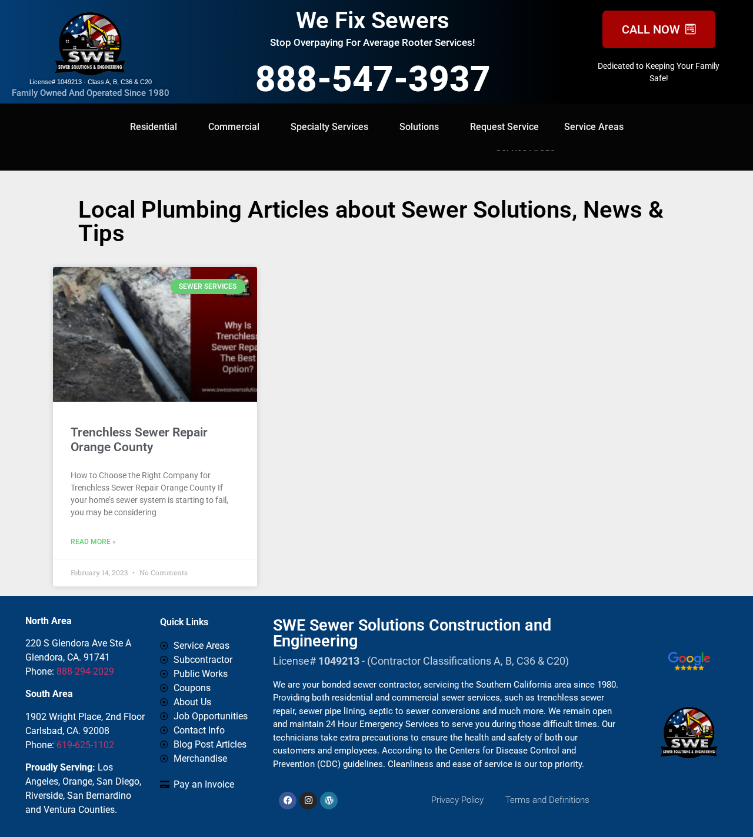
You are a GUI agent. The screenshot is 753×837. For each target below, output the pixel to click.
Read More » (93, 542)
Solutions (419, 126)
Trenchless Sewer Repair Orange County (139, 439)
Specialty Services (329, 126)
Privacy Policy (457, 800)
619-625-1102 (85, 745)
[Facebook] (287, 800)
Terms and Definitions (547, 800)
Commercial (233, 126)
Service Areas (594, 126)
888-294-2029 (85, 671)
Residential (153, 126)
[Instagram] (308, 800)
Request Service (504, 126)
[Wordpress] (329, 800)
